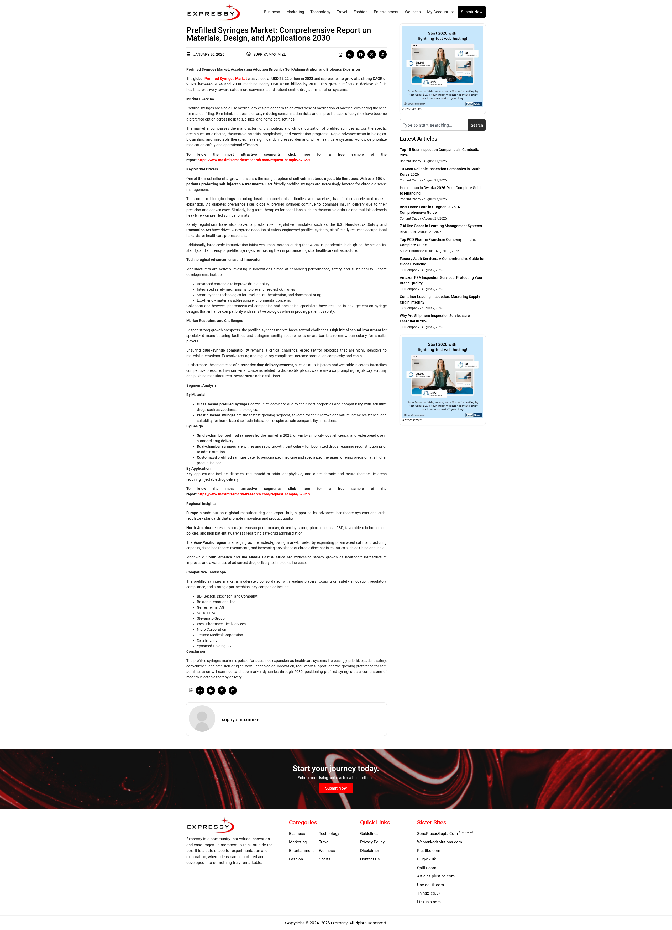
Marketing (295, 11)
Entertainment (386, 11)
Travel (342, 11)
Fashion (361, 11)
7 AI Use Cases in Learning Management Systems (441, 226)
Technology (320, 11)
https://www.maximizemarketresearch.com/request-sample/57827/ (254, 160)
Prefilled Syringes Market (225, 78)
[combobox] (434, 125)
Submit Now (471, 11)
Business (272, 11)
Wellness (413, 11)
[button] (350, 54)
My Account (437, 11)
